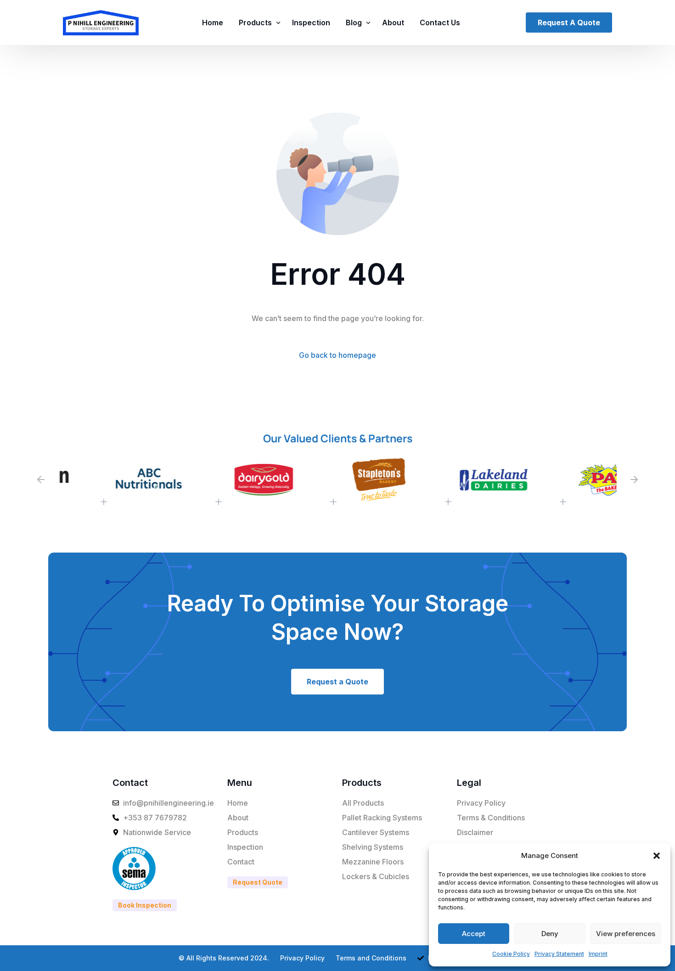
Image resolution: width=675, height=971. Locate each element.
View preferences (625, 933)
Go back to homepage (337, 355)
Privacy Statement (559, 953)
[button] (656, 855)
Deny (549, 933)
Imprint (598, 953)
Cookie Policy (511, 953)
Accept (473, 933)
